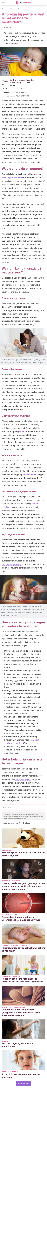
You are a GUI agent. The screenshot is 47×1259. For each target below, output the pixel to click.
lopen (21, 431)
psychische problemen (12, 564)
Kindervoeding (15, 9)
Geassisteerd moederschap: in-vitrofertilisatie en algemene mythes (21, 918)
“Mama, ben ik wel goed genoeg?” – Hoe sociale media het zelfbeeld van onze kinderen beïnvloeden (23, 886)
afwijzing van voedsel (12, 177)
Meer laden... (23, 1083)
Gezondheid (6, 850)
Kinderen (5, 9)
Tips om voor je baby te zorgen (14, 945)
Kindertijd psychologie (11, 881)
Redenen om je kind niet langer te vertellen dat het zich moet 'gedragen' (22, 980)
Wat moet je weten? (10, 1072)
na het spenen (30, 474)
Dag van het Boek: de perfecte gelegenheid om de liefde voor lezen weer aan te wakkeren (21, 1012)
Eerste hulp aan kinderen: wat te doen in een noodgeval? (23, 854)
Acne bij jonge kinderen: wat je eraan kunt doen (21, 1075)
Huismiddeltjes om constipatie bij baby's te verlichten (23, 949)
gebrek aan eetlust (22, 779)
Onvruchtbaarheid (9, 915)
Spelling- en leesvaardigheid (13, 1007)
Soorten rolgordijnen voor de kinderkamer (17, 1045)
